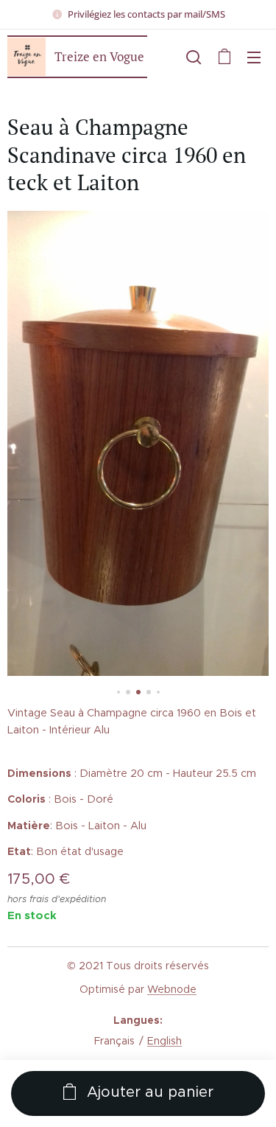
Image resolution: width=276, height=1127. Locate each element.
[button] (193, 56)
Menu (254, 56)
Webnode (172, 989)
